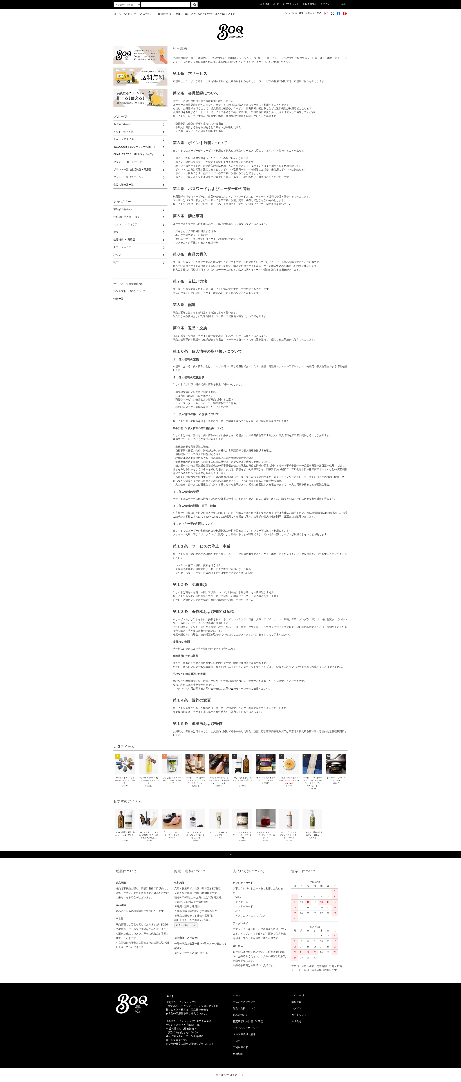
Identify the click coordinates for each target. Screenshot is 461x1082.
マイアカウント (291, 4)
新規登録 (296, 1001)
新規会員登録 (310, 4)
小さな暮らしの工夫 (225, 14)
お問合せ (310, 13)
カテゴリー (148, 14)
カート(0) (340, 4)
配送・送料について (186, 925)
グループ (131, 14)
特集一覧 (118, 298)
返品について (240, 1014)
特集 (179, 14)
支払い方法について (244, 1001)
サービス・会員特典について (129, 283)
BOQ (319, 13)
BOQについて (166, 14)
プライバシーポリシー (245, 1027)
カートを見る (298, 1014)
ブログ (236, 1040)
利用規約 (238, 1053)
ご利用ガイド (240, 1047)
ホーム (117, 14)
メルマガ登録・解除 (293, 13)
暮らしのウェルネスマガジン (199, 14)
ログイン (325, 4)
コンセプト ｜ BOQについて (129, 291)
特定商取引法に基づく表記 (248, 1021)
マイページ (297, 995)
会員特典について (269, 4)
